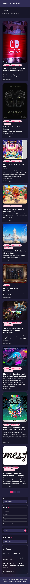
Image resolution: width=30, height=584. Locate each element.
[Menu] (27, 3)
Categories (6, 498)
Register (7, 511)
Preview (6, 65)
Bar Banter (7, 467)
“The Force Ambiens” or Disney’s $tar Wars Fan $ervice (14, 558)
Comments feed (9, 520)
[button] (18, 492)
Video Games (8, 247)
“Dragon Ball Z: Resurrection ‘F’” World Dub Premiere (14, 548)
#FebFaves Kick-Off (9, 571)
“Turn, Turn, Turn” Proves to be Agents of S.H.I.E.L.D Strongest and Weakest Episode (14, 565)
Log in (6, 514)
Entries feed (8, 517)
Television (7, 123)
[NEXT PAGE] (18, 492)
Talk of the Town (16, 65)
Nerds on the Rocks (12, 3)
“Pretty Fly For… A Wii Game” (11, 554)
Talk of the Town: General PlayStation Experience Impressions (13, 330)
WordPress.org (9, 523)
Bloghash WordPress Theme (17, 581)
